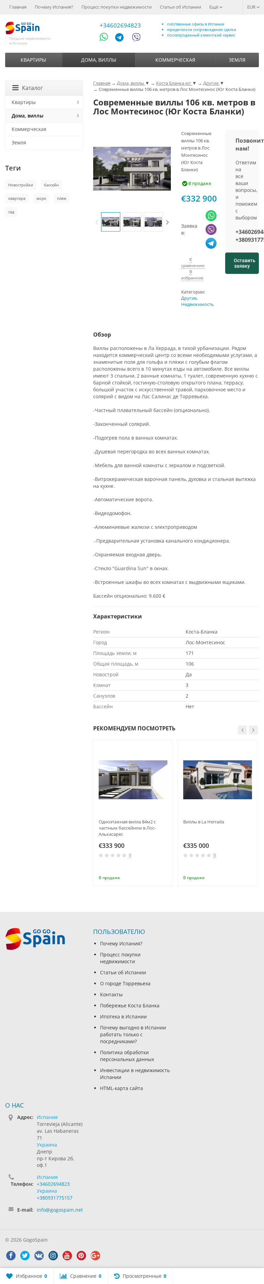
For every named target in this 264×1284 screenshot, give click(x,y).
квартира (16, 198)
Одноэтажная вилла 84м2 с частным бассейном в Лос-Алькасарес (127, 828)
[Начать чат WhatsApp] (107, 38)
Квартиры (33, 60)
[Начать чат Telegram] (122, 38)
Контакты (111, 994)
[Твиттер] (24, 1255)
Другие (189, 298)
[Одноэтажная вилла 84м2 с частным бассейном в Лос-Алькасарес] (133, 780)
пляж (61, 198)
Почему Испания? (54, 7)
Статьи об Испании (180, 7)
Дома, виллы (98, 60)
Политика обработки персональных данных (127, 1055)
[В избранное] (165, 868)
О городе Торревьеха (125, 983)
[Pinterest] (81, 1255)
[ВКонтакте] (38, 1255)
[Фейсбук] (10, 1255)
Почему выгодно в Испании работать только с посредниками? (133, 1034)
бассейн (51, 184)
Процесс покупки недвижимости (116, 7)
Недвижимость (197, 304)
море (41, 198)
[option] (110, 222)
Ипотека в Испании (123, 1016)
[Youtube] (67, 1255)
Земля (237, 60)
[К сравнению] (154, 868)
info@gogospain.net (60, 1209)
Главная (17, 7)
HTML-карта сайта (121, 1088)
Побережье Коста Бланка (130, 1005)
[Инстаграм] (52, 1255)
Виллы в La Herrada (203, 822)
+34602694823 (120, 25)
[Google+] (95, 1255)
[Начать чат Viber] (136, 38)
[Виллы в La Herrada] (217, 780)
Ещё (214, 7)
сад (11, 211)
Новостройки (20, 184)
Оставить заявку (244, 263)
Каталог (32, 88)
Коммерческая (175, 60)
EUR (251, 7)
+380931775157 (55, 1197)
